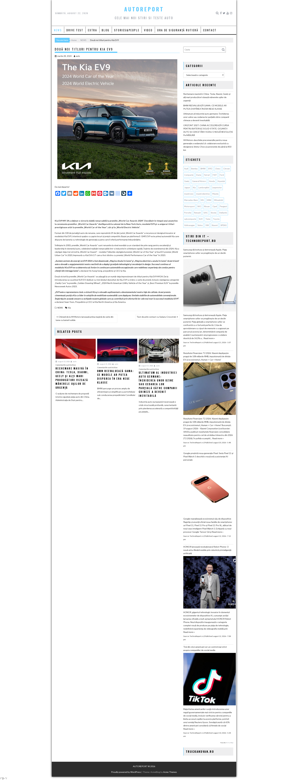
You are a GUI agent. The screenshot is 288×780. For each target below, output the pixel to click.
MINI (209, 200)
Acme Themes (170, 772)
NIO (199, 206)
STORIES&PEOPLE (126, 30)
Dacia (198, 175)
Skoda (213, 212)
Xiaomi (215, 225)
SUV (201, 219)
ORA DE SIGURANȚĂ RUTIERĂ (177, 30)
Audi (186, 168)
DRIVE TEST (74, 30)
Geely (186, 181)
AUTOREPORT (144, 9)
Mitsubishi (218, 200)
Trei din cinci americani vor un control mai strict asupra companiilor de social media (205, 648)
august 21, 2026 (105, 364)
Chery (217, 168)
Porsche (187, 212)
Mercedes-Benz (191, 200)
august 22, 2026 (64, 361)
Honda (212, 181)
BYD (210, 168)
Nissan (207, 206)
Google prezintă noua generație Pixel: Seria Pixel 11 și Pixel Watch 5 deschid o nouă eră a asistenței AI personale (208, 456)
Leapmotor (217, 187)
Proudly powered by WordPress (126, 772)
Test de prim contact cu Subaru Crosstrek (156, 317)
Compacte (188, 175)
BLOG (105, 30)
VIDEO (148, 30)
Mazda (215, 194)
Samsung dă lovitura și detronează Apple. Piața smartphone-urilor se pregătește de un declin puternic (205, 253)
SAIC (206, 212)
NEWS (58, 30)
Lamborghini (203, 187)
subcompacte (190, 219)
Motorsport (189, 206)
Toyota (216, 219)
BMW (203, 168)
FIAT (215, 175)
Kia (69, 308)
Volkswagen (189, 225)
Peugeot (223, 206)
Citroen (226, 168)
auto (78, 56)
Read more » (209, 338)
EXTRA (92, 30)
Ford (222, 175)
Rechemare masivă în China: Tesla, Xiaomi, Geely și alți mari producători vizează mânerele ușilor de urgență (206, 97)
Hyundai (221, 181)
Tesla (208, 219)
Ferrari (207, 175)
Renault (197, 212)
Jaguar (187, 187)
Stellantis (223, 212)
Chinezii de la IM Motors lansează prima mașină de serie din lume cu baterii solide (84, 318)
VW (207, 225)
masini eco (188, 194)
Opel (215, 206)
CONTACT (210, 30)
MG (202, 200)
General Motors (199, 181)
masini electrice (203, 194)
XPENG (223, 225)
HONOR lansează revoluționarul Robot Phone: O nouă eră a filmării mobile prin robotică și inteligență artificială (207, 550)
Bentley (194, 168)
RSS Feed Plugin (229, 742)
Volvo (200, 225)
